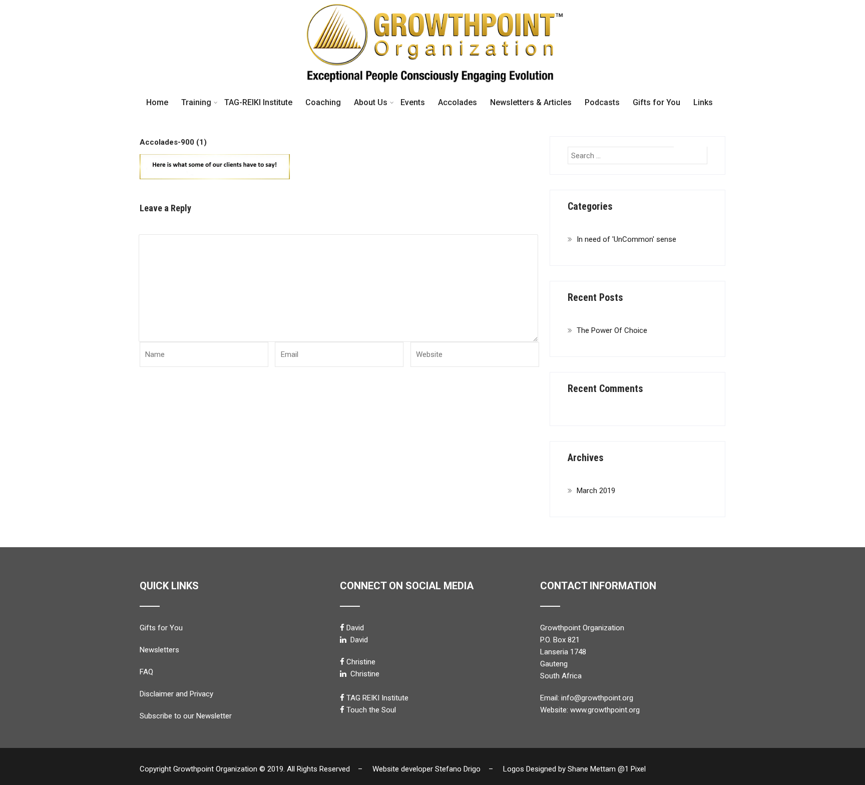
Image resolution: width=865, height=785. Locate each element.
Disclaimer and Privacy (176, 693)
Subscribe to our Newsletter (186, 715)
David (355, 627)
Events (412, 102)
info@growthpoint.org (597, 697)
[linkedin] (343, 639)
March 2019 (596, 490)
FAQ (146, 671)
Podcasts (602, 102)
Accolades (457, 102)
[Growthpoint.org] (432, 4)
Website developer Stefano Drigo (426, 768)
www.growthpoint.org (605, 709)
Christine (360, 661)
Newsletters (159, 649)
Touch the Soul (371, 709)
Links (703, 102)
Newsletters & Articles (531, 102)
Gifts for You (656, 102)
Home (157, 102)
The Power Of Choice (612, 330)
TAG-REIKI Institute (258, 102)
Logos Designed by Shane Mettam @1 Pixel (577, 768)
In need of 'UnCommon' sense (626, 239)
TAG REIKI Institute (377, 697)
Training (196, 102)
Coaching (323, 102)
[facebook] (342, 627)
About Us (370, 102)
